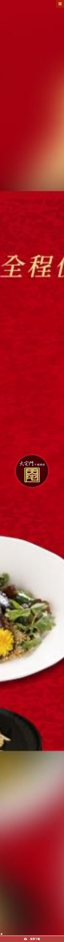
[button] (1, 934)
